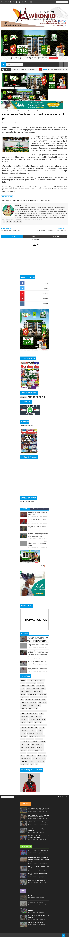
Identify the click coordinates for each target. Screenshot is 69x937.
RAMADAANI (24, 761)
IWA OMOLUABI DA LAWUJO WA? (35, 902)
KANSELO (33, 730)
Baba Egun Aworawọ (36, 697)
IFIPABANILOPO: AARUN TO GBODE (36, 880)
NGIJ (42, 744)
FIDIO (35, 708)
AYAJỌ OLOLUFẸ (32, 694)
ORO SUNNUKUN (32, 753)
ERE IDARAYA (33, 702)
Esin (40, 702)
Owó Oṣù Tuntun (26, 758)
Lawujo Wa (34, 741)
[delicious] (31, 2)
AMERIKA (29, 688)
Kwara (23, 683)
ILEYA (43, 719)
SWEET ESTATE (25, 764)
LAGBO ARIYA (39, 739)
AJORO (22, 688)
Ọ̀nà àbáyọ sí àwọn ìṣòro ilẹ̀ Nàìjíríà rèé (38, 851)
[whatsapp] (64, 796)
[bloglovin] (25, 2)
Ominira (30, 750)
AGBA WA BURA (40, 685)
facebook (56, 236)
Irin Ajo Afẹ (31, 725)
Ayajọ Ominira (42, 694)
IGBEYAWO (32, 719)
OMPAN (37, 750)
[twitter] (13, 2)
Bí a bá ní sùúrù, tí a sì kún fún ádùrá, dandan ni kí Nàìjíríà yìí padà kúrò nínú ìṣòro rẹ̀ (38, 859)
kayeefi (40, 730)
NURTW (27, 747)
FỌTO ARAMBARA (41, 711)
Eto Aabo (23, 705)
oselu (22, 755)
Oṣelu (28, 683)
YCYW (32, 764)
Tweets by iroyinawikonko (27, 501)
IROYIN (36, 680)
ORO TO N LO (41, 753)
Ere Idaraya (24, 702)
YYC (37, 764)
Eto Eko (30, 680)
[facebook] (10, 2)
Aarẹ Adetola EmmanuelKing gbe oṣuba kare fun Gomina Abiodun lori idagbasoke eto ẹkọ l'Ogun (38, 535)
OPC (42, 750)
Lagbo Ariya (30, 739)
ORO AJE (23, 753)
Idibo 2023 (38, 716)
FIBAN (30, 708)
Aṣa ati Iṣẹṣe (38, 691)
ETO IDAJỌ (37, 705)
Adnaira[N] (58, 102)
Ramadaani (42, 758)
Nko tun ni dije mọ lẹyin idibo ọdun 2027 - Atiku (43, 69)
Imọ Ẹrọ (23, 722)
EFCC (43, 699)
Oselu (28, 69)
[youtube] (19, 2)
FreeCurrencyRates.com (26, 425)
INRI (40, 722)
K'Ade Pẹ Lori (25, 730)
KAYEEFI (64, 69)
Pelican (35, 758)
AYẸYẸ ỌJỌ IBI (25, 697)
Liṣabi (27, 744)
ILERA (38, 719)
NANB (37, 744)
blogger (12, 236)
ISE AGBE (23, 727)
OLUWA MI (23, 750)
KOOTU (31, 736)
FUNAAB (23, 713)
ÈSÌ (44, 509)
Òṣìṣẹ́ (44, 755)
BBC (45, 697)
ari (22, 691)
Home (3, 111)
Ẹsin (44, 702)
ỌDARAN (33, 747)
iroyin (39, 725)
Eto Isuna (24, 708)
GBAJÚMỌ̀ (34, 509)
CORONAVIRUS (29, 699)
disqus (34, 236)
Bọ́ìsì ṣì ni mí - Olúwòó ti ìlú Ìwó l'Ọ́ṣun (38, 822)
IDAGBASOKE (24, 716)
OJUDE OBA (40, 747)
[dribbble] (28, 2)
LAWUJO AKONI (25, 741)
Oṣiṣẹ (34, 683)
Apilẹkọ (23, 680)
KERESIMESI (30, 733)
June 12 (42, 727)
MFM (33, 744)
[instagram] (16, 2)
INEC (36, 722)
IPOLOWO (23, 725)
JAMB (36, 727)
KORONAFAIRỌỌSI (40, 736)
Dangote (37, 699)
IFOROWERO (24, 719)
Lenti (22, 744)
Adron (23, 685)
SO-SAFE (31, 761)
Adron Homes (31, 685)
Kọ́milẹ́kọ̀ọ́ (24, 736)
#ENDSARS (40, 683)
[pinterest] (22, 2)
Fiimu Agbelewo (25, 711)
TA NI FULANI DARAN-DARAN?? (35, 923)
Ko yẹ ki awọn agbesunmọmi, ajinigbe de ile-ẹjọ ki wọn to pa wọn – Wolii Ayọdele (38, 543)
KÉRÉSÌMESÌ (39, 733)
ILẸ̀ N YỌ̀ (30, 895)
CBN (22, 699)
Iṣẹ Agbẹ (30, 727)
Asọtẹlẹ (23, 694)
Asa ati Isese (28, 691)
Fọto (33, 711)
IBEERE (41, 713)
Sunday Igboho (40, 761)
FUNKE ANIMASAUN (32, 713)
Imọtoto (30, 722)
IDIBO (31, 716)
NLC (22, 747)
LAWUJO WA (42, 741)
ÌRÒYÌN (25, 509)
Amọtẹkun (36, 688)
